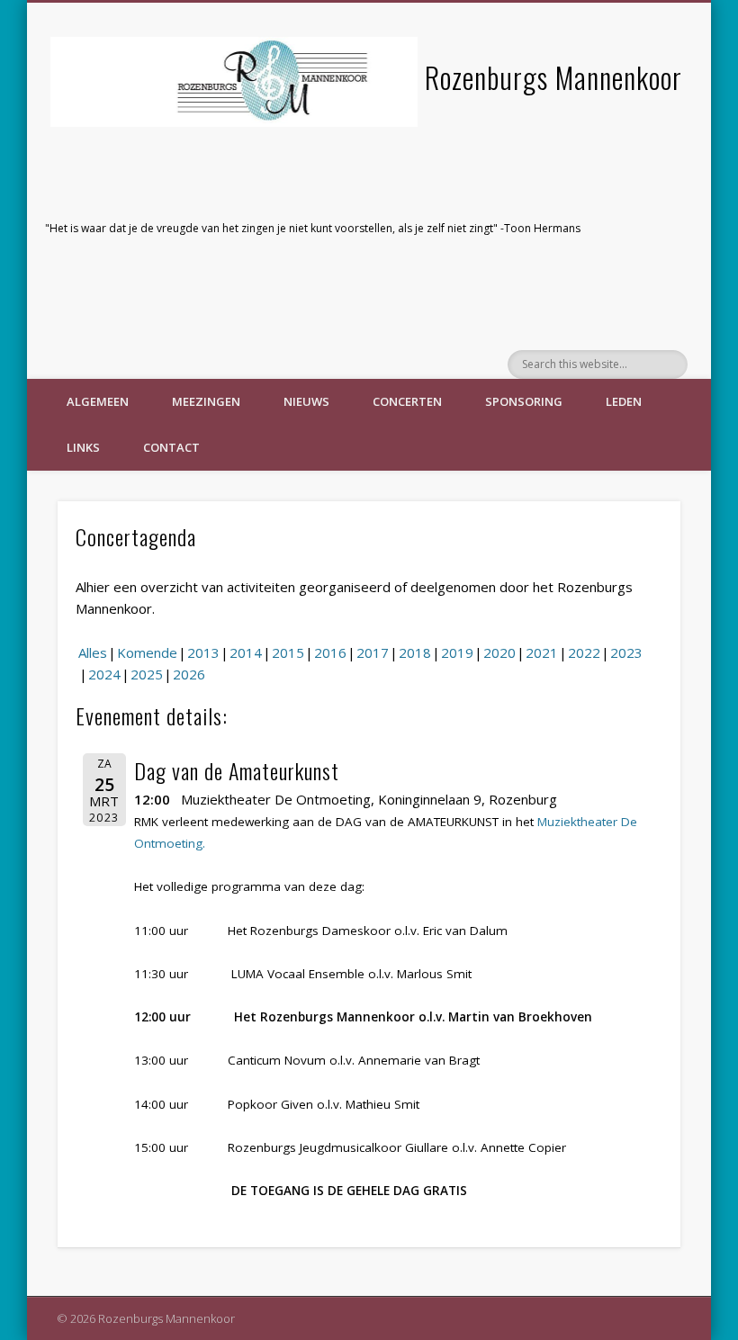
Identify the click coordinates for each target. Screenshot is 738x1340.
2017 (372, 652)
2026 (189, 674)
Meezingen (206, 401)
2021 (542, 652)
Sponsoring (523, 401)
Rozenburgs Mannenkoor (553, 77)
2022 (584, 652)
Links (83, 447)
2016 (330, 652)
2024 (104, 674)
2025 (146, 674)
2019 (457, 652)
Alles (92, 652)
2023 (626, 652)
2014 (246, 652)
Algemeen (98, 401)
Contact (171, 447)
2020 (499, 652)
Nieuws (306, 401)
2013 (203, 652)
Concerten (407, 401)
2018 (415, 652)
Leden (624, 401)
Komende (147, 652)
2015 (288, 652)
